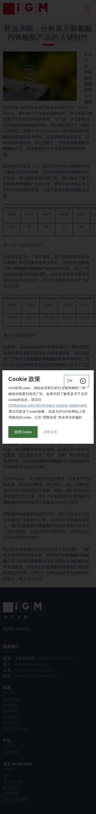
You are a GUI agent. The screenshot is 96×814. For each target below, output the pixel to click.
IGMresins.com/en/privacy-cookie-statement (47, 405)
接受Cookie (23, 432)
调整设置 (50, 432)
